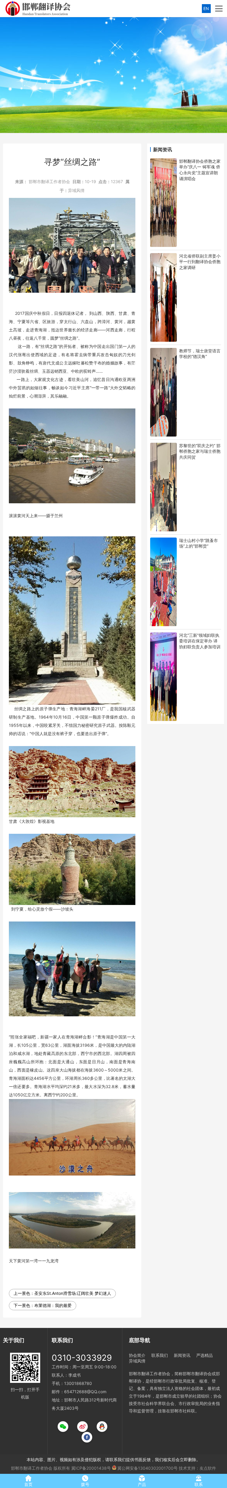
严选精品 (204, 1355)
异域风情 (76, 190)
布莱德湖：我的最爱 (53, 1305)
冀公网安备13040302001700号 (147, 1468)
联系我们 (159, 1355)
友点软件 (208, 1468)
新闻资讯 (182, 1355)
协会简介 (137, 1355)
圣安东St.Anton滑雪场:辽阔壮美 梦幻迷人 (72, 1293)
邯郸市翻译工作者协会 (49, 181)
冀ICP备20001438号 (91, 1468)
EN (206, 8)
